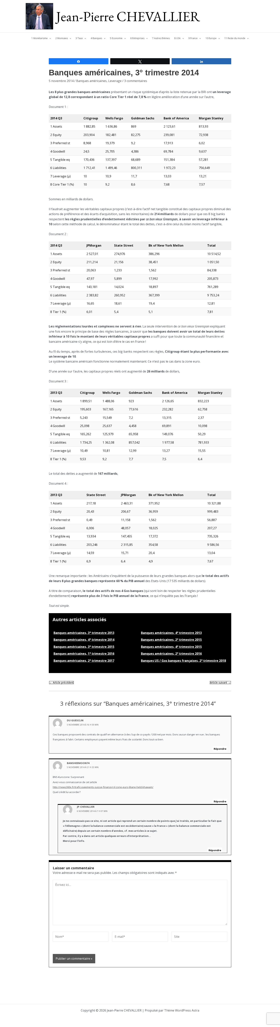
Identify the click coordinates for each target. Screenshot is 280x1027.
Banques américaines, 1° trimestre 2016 (84, 653)
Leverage (115, 81)
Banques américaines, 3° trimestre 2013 (84, 633)
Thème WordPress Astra (181, 1010)
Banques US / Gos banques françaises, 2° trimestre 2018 (183, 661)
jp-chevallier (85, 806)
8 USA (177, 38)
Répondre (220, 748)
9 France (193, 38)
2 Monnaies (61, 38)
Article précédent (61, 682)
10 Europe (211, 38)
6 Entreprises (137, 38)
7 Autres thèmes (161, 38)
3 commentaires (135, 81)
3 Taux (79, 38)
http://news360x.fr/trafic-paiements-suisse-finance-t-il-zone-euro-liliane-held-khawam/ (103, 787)
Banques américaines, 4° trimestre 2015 (171, 647)
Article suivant (220, 682)
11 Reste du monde (234, 38)
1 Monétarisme (39, 38)
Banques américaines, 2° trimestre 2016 (171, 653)
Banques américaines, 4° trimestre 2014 (84, 640)
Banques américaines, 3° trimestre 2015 (84, 647)
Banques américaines (91, 81)
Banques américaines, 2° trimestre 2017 (84, 661)
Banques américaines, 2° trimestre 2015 (171, 640)
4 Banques (96, 38)
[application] (49, 38)
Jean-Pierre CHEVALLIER (128, 16)
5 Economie (116, 38)
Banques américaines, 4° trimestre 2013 (171, 633)
